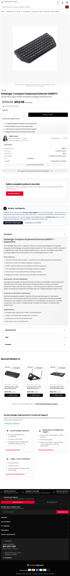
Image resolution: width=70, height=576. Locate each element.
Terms (46, 574)
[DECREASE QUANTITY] (5, 115)
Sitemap (51, 574)
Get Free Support (18, 502)
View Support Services (45, 450)
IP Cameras (5, 526)
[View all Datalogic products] (4, 90)
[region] (35, 492)
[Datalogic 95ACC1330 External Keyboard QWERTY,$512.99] (12, 374)
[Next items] (67, 381)
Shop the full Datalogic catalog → (47, 404)
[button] (12, 395)
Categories (5, 522)
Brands (4, 517)
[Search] (67, 7)
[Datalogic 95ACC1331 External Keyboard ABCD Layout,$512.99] (57, 374)
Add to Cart (48, 115)
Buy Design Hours (52, 502)
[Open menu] (2, 2)
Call (65, 138)
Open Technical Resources (15, 474)
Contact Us (8, 557)
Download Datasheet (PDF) (35, 164)
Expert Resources (8, 534)
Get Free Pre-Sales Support (13, 223)
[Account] (63, 2)
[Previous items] (2, 381)
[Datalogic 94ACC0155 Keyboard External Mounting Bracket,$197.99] (35, 374)
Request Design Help (13, 450)
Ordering (5, 530)
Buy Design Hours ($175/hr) (33, 223)
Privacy (35, 574)
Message (56, 138)
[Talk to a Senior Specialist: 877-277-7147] (58, 2)
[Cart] (67, 2)
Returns (40, 574)
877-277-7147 (9, 546)
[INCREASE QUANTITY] (24, 115)
